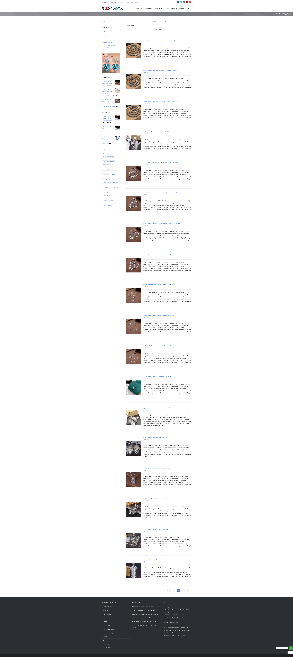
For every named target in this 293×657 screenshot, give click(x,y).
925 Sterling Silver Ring (108, 153)
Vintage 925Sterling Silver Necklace (110, 182)
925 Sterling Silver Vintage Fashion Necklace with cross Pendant (157, 376)
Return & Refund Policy (108, 629)
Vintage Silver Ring (107, 205)
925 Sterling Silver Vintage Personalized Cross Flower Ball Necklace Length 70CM (160, 70)
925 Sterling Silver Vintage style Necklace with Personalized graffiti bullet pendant (160, 407)
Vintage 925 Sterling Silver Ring (109, 174)
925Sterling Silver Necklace (108, 161)
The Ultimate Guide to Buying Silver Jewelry (144, 610)
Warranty (105, 621)
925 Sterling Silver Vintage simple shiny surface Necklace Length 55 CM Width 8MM (161, 223)
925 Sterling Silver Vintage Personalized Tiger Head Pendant (156, 498)
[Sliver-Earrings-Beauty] (111, 54)
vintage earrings (115, 187)
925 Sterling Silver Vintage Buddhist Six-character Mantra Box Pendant (158, 559)
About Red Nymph (107, 606)
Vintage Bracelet (106, 187)
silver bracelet (111, 166)
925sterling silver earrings (108, 159)
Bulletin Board (106, 644)
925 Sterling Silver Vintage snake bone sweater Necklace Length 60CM (158, 284)
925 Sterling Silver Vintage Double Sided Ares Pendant (155, 437)
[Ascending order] (165, 21)
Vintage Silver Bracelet (107, 195)
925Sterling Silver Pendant (108, 164)
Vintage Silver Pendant (107, 203)
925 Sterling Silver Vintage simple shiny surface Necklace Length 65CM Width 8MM (161, 162)
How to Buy (106, 610)
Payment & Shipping (108, 633)
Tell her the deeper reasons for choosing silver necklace (144, 626)
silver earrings (106, 169)
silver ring (113, 172)
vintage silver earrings (107, 197)
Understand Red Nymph (109, 648)
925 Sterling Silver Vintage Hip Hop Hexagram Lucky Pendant (156, 468)
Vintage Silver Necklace (108, 200)
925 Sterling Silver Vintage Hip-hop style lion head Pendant (155, 529)
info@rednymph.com (138, 2)
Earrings (105, 35)
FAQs (104, 640)
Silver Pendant (106, 172)
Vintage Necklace (106, 190)
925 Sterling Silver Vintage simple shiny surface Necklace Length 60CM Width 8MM (161, 192)
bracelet (104, 166)
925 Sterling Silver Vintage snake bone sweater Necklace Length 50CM (158, 345)
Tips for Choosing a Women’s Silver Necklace (144, 621)
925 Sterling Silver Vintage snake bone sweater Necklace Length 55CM (158, 315)
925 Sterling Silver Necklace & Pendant (111, 46)
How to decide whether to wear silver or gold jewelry (146, 606)
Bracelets (105, 39)
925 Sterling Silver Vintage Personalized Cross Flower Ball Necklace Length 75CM (160, 101)
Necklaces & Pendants (108, 42)
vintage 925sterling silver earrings (110, 179)
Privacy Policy (106, 618)
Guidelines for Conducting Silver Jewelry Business (145, 614)
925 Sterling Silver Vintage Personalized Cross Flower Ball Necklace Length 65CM (160, 40)
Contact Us (105, 636)
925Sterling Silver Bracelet (108, 156)
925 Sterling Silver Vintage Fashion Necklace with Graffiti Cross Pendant (158, 131)
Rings (104, 31)
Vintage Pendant (106, 192)
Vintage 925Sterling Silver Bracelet (110, 177)
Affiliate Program (107, 614)
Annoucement (106, 625)
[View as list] (159, 29)
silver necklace (114, 169)
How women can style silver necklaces (143, 618)
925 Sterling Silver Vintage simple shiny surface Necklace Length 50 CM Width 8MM (161, 254)
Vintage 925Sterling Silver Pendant (110, 184)
